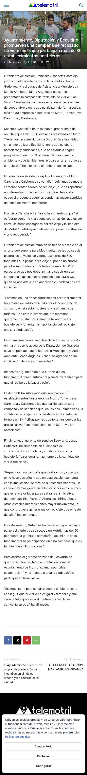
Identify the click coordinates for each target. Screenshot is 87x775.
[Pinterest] (27, 640)
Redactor (14, 62)
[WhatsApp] (36, 640)
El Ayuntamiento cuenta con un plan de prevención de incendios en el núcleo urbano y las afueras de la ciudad (23, 673)
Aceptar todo (44, 746)
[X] (17, 640)
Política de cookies (17, 736)
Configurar (43, 766)
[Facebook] (8, 640)
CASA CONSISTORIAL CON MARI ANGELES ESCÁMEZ (65, 667)
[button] (6, 5)
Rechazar (43, 756)
